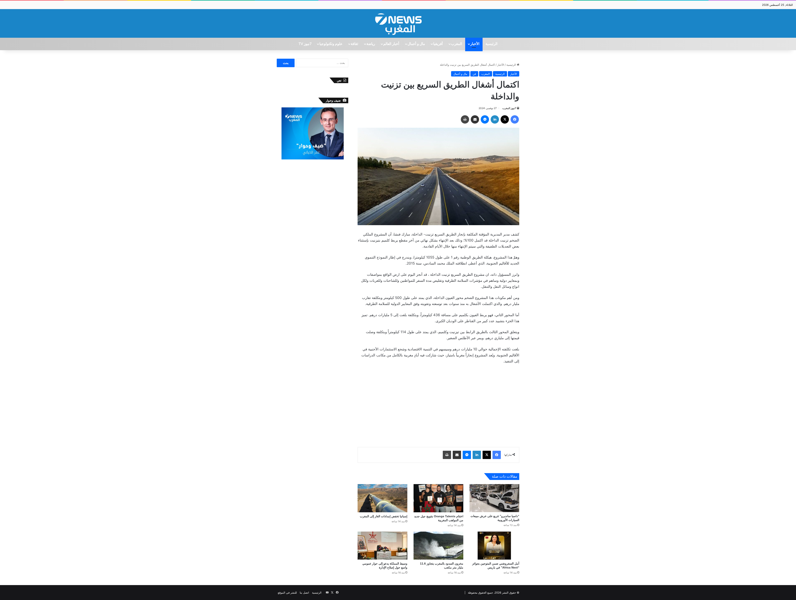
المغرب (456, 44)
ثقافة (354, 44)
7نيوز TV (304, 44)
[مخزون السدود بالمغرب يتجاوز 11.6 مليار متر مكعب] (438, 546)
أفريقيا (438, 44)
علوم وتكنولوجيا (330, 44)
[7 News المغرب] (398, 23)
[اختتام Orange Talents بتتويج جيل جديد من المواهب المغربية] (438, 498)
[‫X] (505, 119)
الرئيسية (491, 44)
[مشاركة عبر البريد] (475, 119)
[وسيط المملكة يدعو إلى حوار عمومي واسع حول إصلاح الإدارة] (382, 546)
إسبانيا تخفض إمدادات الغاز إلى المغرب (383, 516)
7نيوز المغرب (509, 108)
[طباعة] (465, 119)
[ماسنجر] (485, 119)
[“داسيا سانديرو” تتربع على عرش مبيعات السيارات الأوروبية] (494, 498)
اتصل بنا (304, 592)
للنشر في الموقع (287, 592)
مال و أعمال (416, 44)
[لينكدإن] (495, 119)
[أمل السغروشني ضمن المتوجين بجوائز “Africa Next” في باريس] (494, 546)
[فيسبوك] (515, 119)
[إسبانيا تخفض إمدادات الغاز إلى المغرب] (382, 498)
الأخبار (474, 44)
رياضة (370, 44)
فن (474, 73)
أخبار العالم (391, 44)
